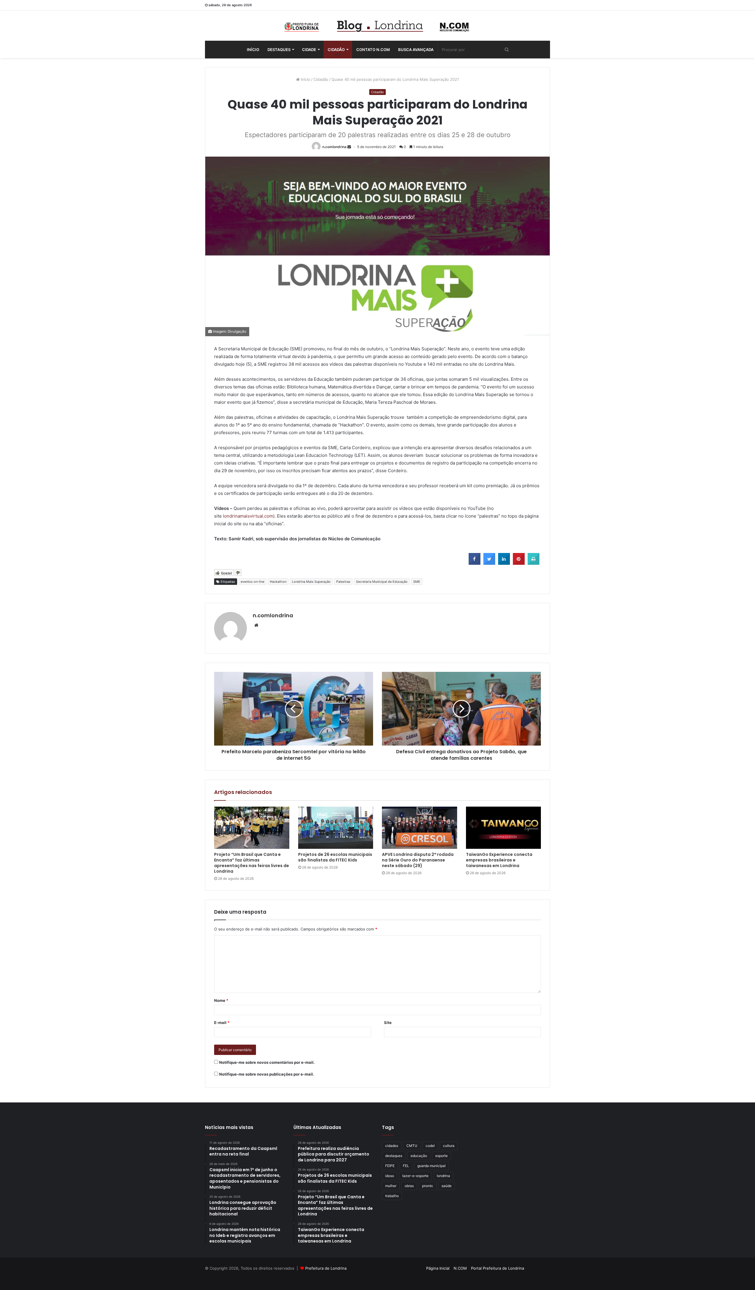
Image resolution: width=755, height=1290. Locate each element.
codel (430, 1145)
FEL (406, 1165)
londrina (443, 1176)
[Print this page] (533, 563)
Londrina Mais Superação (311, 582)
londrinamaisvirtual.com (247, 516)
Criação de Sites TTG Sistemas (539, 1269)
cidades (391, 1145)
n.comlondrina (334, 147)
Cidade (309, 49)
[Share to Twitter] (489, 563)
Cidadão (336, 49)
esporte (441, 1155)
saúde (446, 1186)
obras (409, 1186)
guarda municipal (431, 1165)
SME (416, 582)
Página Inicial (437, 1268)
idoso (389, 1176)
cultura (448, 1145)
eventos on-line (252, 582)
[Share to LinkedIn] (504, 563)
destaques (393, 1155)
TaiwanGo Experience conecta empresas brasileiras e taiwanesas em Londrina (499, 860)
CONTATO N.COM (373, 49)
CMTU (411, 1145)
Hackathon (278, 582)
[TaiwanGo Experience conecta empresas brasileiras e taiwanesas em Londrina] (503, 828)
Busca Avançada (416, 49)
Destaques (278, 49)
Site (388, 1022)
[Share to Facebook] (474, 563)
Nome (221, 1000)
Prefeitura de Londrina (326, 1268)
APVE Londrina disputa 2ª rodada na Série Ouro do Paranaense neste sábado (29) (418, 860)
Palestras (343, 582)
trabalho (392, 1196)
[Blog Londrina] (377, 25)
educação (419, 1155)
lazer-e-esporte (415, 1176)
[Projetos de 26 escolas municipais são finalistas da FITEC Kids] (335, 828)
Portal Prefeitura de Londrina (497, 1268)
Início (253, 49)
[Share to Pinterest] (519, 563)
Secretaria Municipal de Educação (382, 582)
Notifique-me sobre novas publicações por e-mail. (266, 1074)
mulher (390, 1186)
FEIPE (390, 1165)
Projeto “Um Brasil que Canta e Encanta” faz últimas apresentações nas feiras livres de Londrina (251, 862)
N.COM (460, 1268)
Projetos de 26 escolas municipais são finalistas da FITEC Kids (335, 857)
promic (427, 1186)
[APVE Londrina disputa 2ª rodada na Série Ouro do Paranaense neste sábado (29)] (419, 828)
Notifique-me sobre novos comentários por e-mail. (267, 1062)
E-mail (221, 1022)
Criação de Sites (377, 1279)
